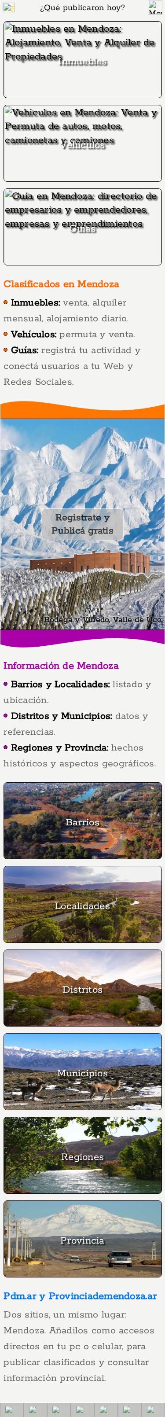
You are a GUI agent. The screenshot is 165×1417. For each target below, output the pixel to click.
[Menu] (155, 7)
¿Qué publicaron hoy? (82, 8)
